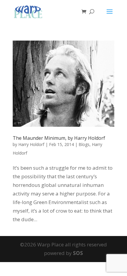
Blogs (84, 144)
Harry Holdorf (31, 144)
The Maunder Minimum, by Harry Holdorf (59, 138)
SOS (78, 253)
